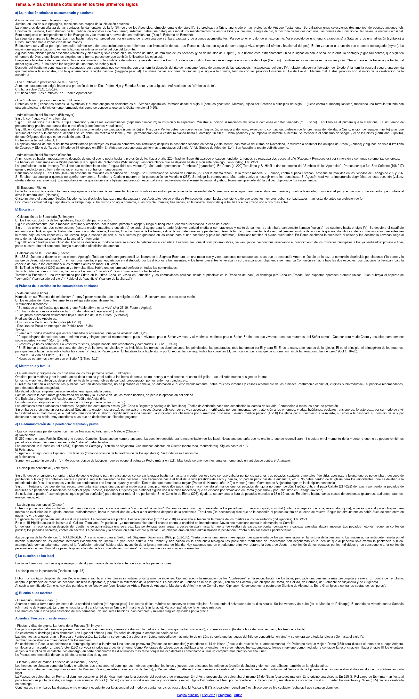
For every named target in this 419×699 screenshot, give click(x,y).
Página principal (188, 695)
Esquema (208, 695)
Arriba (238, 695)
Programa (225, 695)
